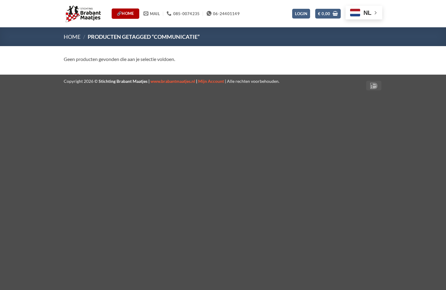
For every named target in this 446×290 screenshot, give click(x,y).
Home (72, 36)
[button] (301, 14)
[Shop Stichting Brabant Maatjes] (83, 13)
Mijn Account (211, 81)
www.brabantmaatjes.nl (172, 81)
